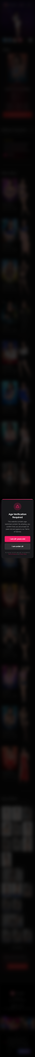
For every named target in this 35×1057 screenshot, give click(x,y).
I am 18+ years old (17, 539)
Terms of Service (12, 554)
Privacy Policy (23, 554)
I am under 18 (17, 546)
